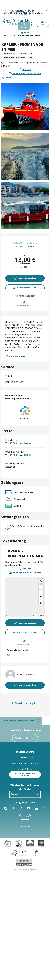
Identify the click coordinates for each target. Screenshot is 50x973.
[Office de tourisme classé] (41, 843)
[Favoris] (47, 25)
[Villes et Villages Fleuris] (24, 862)
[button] (43, 25)
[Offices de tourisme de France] (36, 852)
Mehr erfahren (25, 738)
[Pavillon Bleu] (30, 843)
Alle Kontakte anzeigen (25, 296)
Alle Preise (25, 267)
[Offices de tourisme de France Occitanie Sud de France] (19, 852)
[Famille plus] (8, 843)
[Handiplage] (18, 843)
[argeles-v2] (17, 22)
